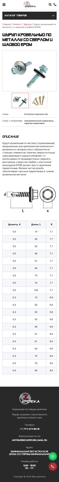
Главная (6, 24)
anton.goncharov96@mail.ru (29, 440)
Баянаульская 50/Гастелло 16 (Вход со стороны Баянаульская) (29, 453)
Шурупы (27, 24)
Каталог (17, 24)
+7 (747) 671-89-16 (29, 429)
